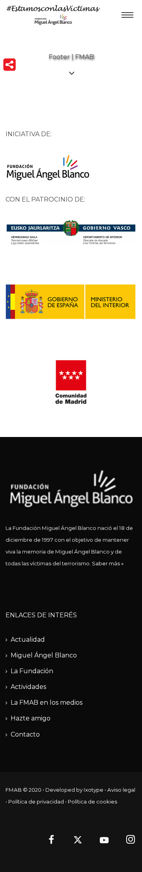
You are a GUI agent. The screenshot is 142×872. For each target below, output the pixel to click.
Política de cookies (92, 801)
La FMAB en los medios (46, 702)
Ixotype (93, 790)
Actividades (28, 687)
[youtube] (104, 844)
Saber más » (107, 563)
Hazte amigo (30, 718)
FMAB (14, 790)
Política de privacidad (36, 801)
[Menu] (127, 14)
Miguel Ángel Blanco (44, 655)
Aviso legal (121, 790)
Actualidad (28, 639)
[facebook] (47, 841)
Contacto (25, 734)
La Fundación (32, 671)
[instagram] (126, 841)
